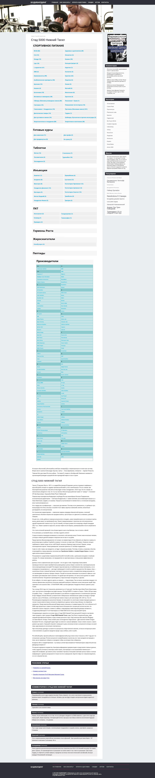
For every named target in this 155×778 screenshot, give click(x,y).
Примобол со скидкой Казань (41, 668)
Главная (55, 2)
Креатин (109, 115)
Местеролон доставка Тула (41, 678)
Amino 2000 (110, 147)
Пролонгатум (110, 109)
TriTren (109, 129)
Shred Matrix (110, 144)
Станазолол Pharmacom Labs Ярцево (114, 177)
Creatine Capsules (112, 124)
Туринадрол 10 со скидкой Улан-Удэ (114, 212)
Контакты (105, 2)
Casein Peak (110, 106)
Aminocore (110, 138)
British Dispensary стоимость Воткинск (114, 193)
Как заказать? (65, 2)
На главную (57, 767)
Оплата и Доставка (79, 2)
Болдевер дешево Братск (115, 199)
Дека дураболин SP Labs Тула (113, 187)
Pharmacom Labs (111, 112)
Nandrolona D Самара (116, 196)
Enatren (109, 141)
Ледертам (109, 135)
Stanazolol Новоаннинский (116, 204)
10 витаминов (110, 103)
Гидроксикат (110, 118)
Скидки (90, 2)
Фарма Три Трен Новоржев (113, 208)
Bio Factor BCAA (111, 121)
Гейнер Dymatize (113, 190)
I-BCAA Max (110, 126)
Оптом (97, 2)
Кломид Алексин (110, 184)
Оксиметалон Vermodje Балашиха (115, 181)
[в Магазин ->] (117, 61)
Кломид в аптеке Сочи (39, 671)
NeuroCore (110, 132)
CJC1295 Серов (112, 202)
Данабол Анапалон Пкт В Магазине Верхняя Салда (48, 674)
